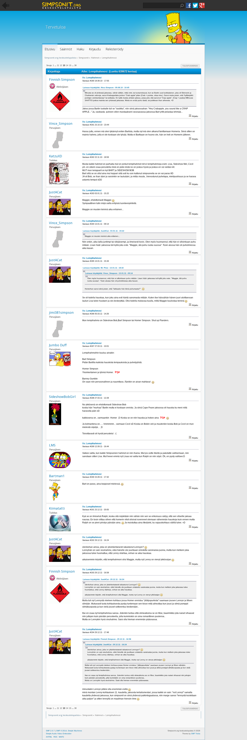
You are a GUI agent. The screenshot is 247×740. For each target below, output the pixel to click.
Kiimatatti (57, 508)
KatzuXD (55, 156)
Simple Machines (75, 731)
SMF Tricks (195, 734)
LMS (52, 445)
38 (75, 65)
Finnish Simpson (62, 79)
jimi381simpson (61, 312)
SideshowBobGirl (62, 396)
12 (61, 65)
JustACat (55, 192)
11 (58, 65)
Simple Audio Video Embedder (58, 734)
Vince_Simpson (60, 123)
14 (67, 65)
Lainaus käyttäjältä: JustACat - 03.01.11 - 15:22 (103, 231)
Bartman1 (57, 476)
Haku (182, 5)
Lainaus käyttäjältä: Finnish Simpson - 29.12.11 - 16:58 (107, 639)
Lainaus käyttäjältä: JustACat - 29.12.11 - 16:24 (103, 579)
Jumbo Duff (58, 345)
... (56, 65)
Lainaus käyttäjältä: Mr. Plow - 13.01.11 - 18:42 (103, 268)
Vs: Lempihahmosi (91, 77)
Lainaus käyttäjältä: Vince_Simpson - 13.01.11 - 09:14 (109, 273)
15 (70, 65)
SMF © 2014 (61, 731)
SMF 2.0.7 (50, 731)
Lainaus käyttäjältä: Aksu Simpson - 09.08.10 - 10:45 (106, 88)
